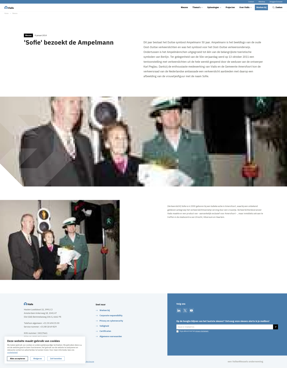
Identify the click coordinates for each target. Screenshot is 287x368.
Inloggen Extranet (276, 2)
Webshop (262, 2)
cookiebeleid (12, 352)
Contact (251, 2)
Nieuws (14, 13)
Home (6, 13)
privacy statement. (202, 331)
